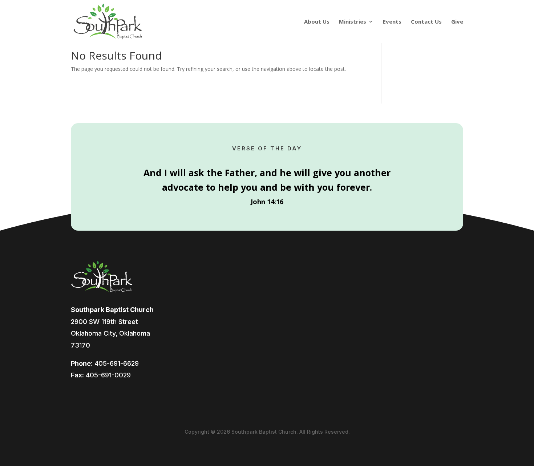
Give (457, 22)
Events (392, 22)
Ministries (352, 22)
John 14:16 (267, 201)
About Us (316, 22)
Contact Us (426, 22)
